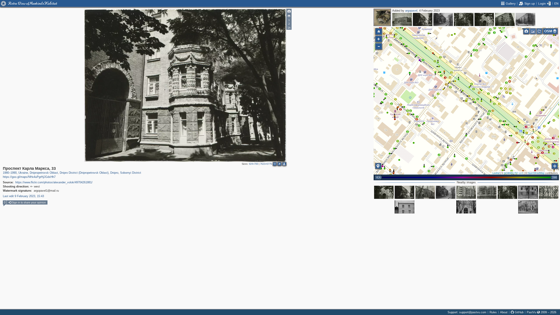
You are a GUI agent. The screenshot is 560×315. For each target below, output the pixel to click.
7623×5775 (266, 164)
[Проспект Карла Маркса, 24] (528, 192)
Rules (493, 312)
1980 (6, 172)
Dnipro (114, 172)
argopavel (411, 10)
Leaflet (496, 173)
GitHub (518, 312)
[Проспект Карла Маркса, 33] (464, 19)
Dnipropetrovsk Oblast (44, 172)
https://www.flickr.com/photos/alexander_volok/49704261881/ (54, 182)
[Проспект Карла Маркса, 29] (487, 192)
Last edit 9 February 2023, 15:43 (23, 196)
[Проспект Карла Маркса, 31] (466, 192)
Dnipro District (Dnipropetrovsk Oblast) (84, 172)
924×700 (253, 164)
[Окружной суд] (402, 19)
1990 (13, 172)
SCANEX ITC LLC (513, 173)
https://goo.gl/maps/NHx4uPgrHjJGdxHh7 (29, 176)
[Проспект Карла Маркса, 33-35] (422, 19)
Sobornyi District (130, 172)
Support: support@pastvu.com (467, 312)
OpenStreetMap (536, 173)
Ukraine (23, 172)
